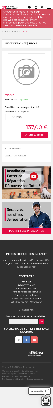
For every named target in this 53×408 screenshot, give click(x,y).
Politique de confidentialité (13, 379)
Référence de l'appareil (17, 111)
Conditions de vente (30, 371)
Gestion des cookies (35, 379)
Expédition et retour (27, 373)
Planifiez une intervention (26, 231)
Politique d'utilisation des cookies (16, 376)
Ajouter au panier (34, 135)
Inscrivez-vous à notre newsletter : (26, 316)
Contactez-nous (26, 310)
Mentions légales (9, 373)
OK (41, 321)
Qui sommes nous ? (10, 371)
